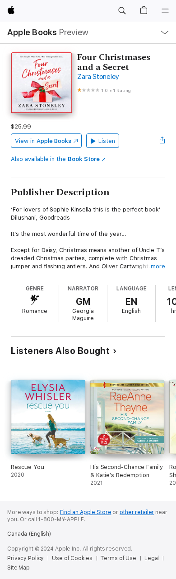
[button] (122, 11)
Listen (106, 141)
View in (43, 141)
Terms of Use (118, 558)
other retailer (137, 512)
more (158, 266)
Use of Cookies (72, 558)
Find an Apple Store (85, 512)
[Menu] (165, 11)
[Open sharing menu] (162, 140)
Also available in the (55, 159)
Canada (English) (29, 534)
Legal (151, 558)
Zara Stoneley (98, 77)
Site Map (18, 568)
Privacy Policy (25, 558)
